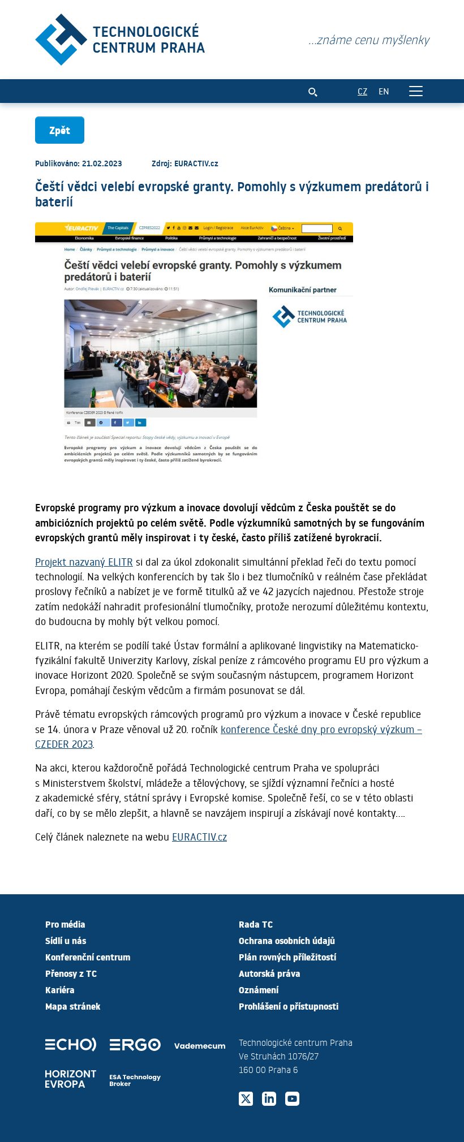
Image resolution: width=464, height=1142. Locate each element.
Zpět (59, 129)
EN (384, 90)
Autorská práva (269, 973)
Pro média (65, 923)
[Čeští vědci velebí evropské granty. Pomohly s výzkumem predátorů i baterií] (120, 37)
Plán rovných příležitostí (287, 956)
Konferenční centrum (87, 956)
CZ (362, 90)
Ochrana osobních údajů (287, 940)
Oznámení (258, 989)
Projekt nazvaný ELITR (84, 561)
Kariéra (60, 989)
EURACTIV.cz (199, 836)
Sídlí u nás (65, 940)
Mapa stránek (72, 1005)
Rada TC (256, 923)
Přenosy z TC (71, 973)
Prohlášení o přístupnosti (288, 1005)
